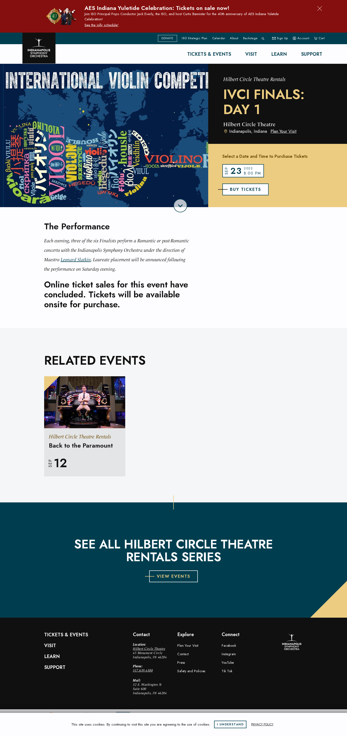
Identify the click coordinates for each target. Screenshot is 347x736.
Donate (167, 38)
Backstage (250, 38)
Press (181, 662)
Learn (279, 54)
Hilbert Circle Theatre (149, 648)
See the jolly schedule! (101, 25)
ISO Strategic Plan (194, 38)
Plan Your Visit (283, 131)
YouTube (228, 662)
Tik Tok (227, 671)
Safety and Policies (191, 671)
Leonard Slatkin (76, 259)
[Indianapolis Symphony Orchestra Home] (38, 48)
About (234, 38)
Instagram (229, 654)
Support (311, 54)
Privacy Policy (262, 724)
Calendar (218, 38)
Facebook (229, 645)
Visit (251, 54)
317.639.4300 (143, 670)
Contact (183, 654)
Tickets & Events (209, 54)
